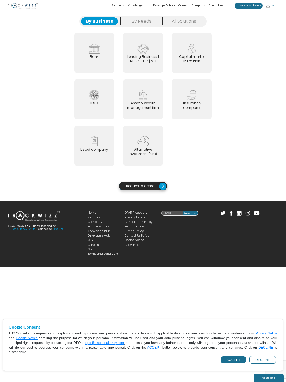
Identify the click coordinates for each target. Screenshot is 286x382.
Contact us (216, 5)
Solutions (94, 217)
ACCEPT (233, 360)
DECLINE (262, 360)
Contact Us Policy (137, 236)
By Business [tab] (99, 21)
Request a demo (249, 5)
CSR (90, 240)
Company (198, 5)
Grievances (132, 245)
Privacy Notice (135, 217)
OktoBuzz (58, 229)
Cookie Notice (134, 240)
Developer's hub (164, 5)
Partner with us (98, 226)
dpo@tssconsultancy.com (104, 343)
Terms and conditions (103, 254)
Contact (93, 249)
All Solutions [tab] (184, 21)
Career (183, 5)
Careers (93, 245)
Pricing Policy (134, 231)
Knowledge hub (138, 5)
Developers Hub (99, 236)
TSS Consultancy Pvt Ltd (21, 229)
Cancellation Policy (138, 222)
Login (274, 5)
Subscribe (190, 213)
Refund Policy (134, 226)
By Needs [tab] (141, 21)
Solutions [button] (117, 5)
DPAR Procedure (136, 213)
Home (92, 213)
